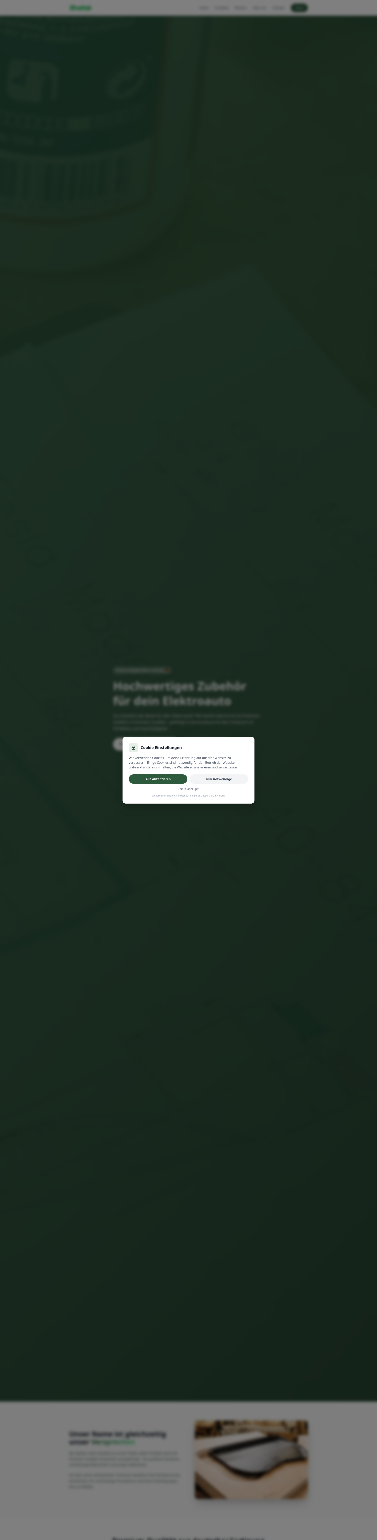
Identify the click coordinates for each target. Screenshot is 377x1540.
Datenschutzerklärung (213, 795)
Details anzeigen (188, 789)
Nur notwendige (219, 779)
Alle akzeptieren (158, 779)
